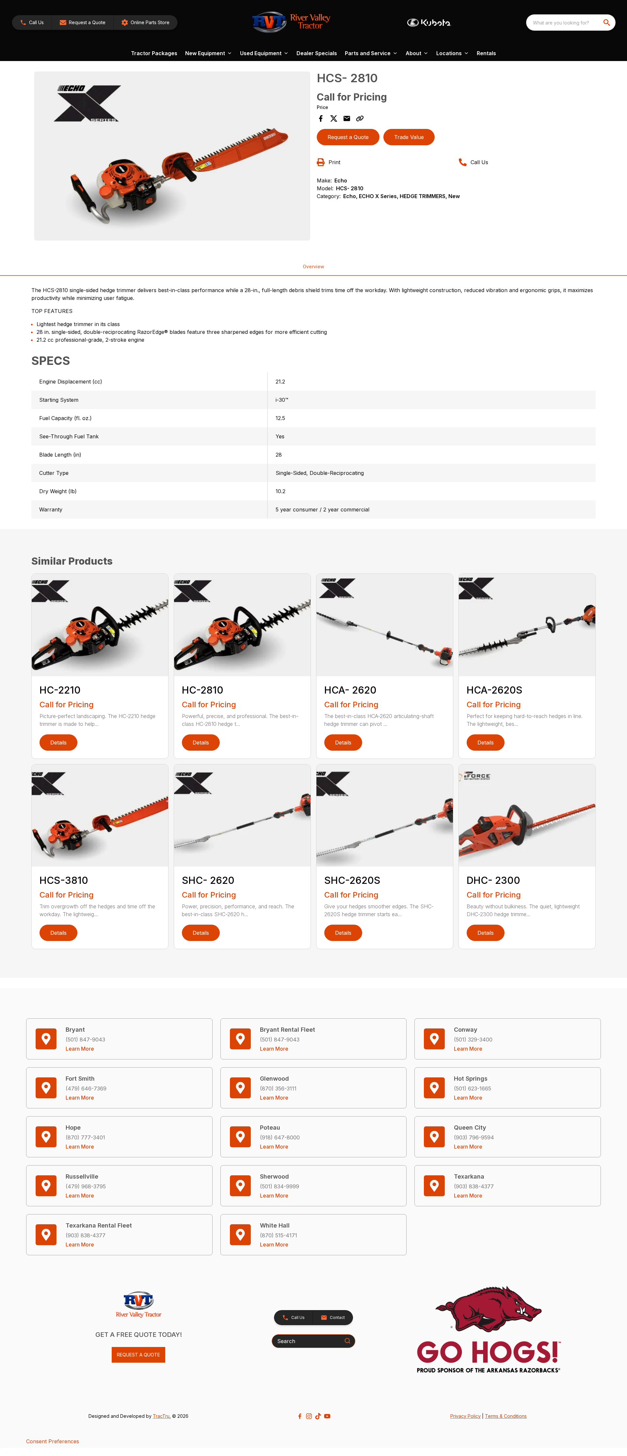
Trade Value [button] (409, 137)
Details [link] (58, 742)
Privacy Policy (465, 1416)
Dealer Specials (317, 53)
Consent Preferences (52, 1441)
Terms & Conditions (506, 1416)
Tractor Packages (154, 53)
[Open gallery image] (172, 156)
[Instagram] (309, 1416)
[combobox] (570, 22)
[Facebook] (300, 1416)
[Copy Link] (360, 118)
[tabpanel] (172, 157)
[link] (145, 22)
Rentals (486, 53)
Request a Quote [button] (348, 137)
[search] (607, 22)
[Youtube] (327, 1416)
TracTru (161, 1416)
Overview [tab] (313, 266)
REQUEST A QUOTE (138, 1354)
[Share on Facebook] (321, 118)
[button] (32, 22)
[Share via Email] (347, 118)
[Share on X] (334, 118)
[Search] (347, 1341)
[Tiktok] (318, 1416)
